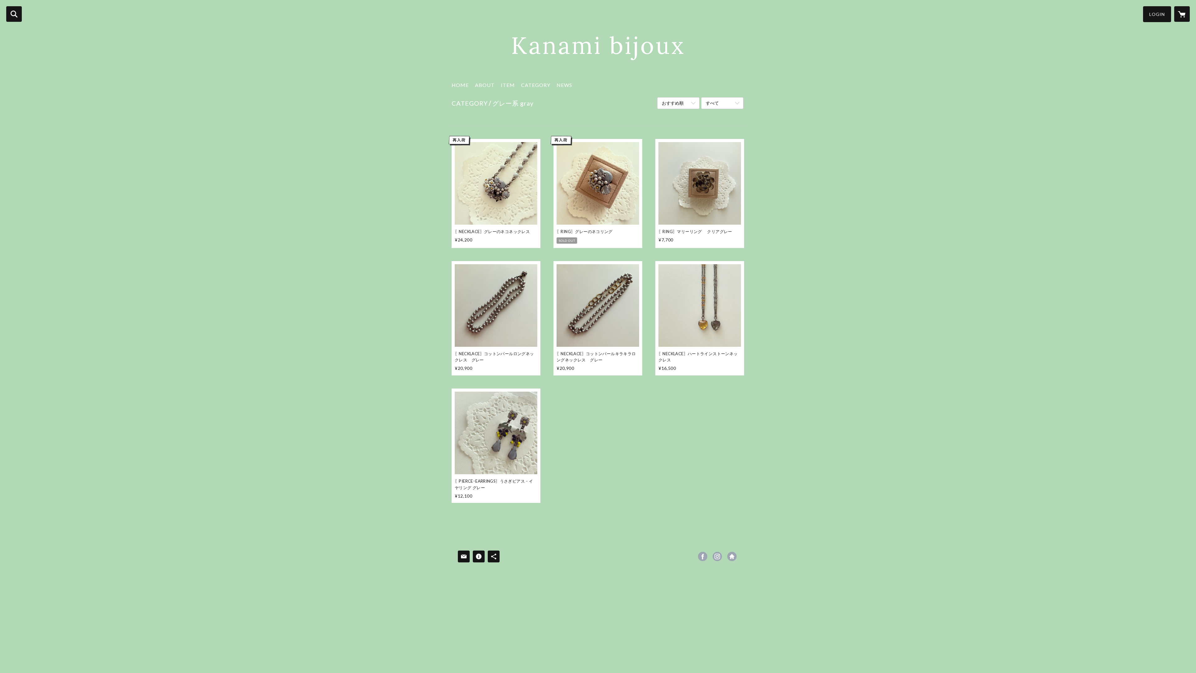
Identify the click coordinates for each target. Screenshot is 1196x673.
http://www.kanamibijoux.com (732, 556)
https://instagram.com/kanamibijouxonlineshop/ (717, 556)
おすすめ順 (673, 103)
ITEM (508, 85)
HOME (460, 85)
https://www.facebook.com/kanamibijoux (702, 556)
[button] (1157, 14)
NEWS (564, 85)
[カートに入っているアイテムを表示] (1182, 14)
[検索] (14, 14)
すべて (712, 103)
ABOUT (485, 85)
